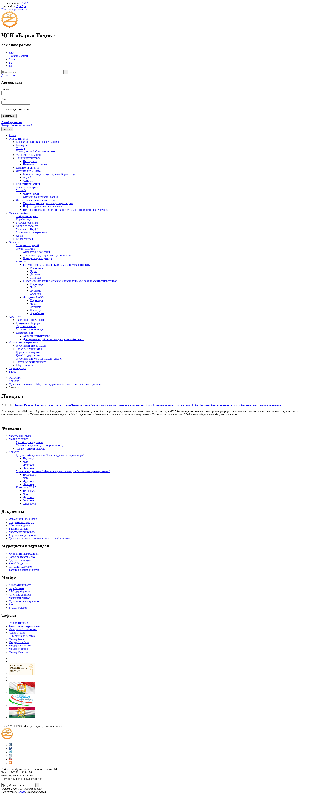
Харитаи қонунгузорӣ (36, 335)
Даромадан (8, 75)
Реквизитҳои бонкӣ (28, 183)
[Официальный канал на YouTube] (10, 759)
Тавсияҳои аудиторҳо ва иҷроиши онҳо (47, 255)
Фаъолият (15, 242)
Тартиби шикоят (26, 326)
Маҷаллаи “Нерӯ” (27, 229)
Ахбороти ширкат (27, 216)
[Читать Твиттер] (10, 752)
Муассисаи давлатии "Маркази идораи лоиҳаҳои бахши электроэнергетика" (70, 280)
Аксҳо (20, 235)
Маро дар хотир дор (18, 109)
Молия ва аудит (25, 248)
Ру (10, 62)
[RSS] (10, 762)
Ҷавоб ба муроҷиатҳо (29, 348)
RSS (11, 52)
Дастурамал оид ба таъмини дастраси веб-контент (53, 339)
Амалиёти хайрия (27, 187)
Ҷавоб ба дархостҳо (28, 355)
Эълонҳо (35, 277)
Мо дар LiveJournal (20, 645)
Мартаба (21, 190)
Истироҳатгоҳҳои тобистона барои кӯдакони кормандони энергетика (65, 209)
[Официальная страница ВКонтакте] (10, 744)
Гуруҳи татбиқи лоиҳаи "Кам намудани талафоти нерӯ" (57, 264)
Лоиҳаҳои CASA (33, 297)
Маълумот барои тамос (23, 629)
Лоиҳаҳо (21, 261)
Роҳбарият (22, 145)
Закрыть (7, 129)
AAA (12, 59)
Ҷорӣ (33, 271)
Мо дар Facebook (19, 648)
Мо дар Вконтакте (20, 652)
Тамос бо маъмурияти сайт (25, 626)
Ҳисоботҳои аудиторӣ (36, 251)
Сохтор (20, 148)
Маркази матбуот (19, 212)
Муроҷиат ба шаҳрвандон (32, 232)
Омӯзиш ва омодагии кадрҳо (40, 196)
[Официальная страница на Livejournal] (10, 755)
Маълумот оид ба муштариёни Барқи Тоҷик (50, 174)
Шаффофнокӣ (24, 332)
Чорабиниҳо (23, 219)
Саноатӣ (28, 180)
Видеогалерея (24, 238)
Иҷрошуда (36, 267)
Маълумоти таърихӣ (28, 154)
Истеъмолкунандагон (29, 170)
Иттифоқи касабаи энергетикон (35, 200)
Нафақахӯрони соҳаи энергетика (43, 206)
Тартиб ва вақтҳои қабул (31, 361)
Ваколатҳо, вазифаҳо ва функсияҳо (37, 141)
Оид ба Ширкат (18, 138)
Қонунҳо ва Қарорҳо (28, 323)
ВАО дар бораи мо (27, 222)
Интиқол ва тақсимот (36, 164)
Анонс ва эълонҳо (27, 225)
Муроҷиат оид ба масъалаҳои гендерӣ (39, 358)
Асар (22, 791)
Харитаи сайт (17, 632)
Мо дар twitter (17, 639)
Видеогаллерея (18, 607)
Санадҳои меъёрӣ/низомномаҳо (35, 151)
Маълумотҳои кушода (29, 329)
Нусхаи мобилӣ (18, 55)
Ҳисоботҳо (37, 313)
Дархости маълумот (28, 352)
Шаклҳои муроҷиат (21, 525)
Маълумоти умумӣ (27, 245)
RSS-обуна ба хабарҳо (22, 635)
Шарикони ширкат (27, 167)
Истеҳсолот (30, 161)
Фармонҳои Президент (30, 319)
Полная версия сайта (14, 9)
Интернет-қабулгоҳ (20, 566)
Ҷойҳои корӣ (31, 193)
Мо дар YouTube (19, 642)
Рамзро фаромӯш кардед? (16, 125)
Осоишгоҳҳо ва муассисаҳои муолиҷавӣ (48, 203)
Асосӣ (12, 135)
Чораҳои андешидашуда (37, 258)
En (10, 65)
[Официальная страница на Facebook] (10, 748)
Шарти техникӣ (25, 365)
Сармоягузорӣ (17, 368)
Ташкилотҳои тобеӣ (28, 157)
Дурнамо (35, 274)
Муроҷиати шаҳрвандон (24, 342)
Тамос (12, 371)
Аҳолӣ (27, 177)
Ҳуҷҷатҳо (15, 316)
